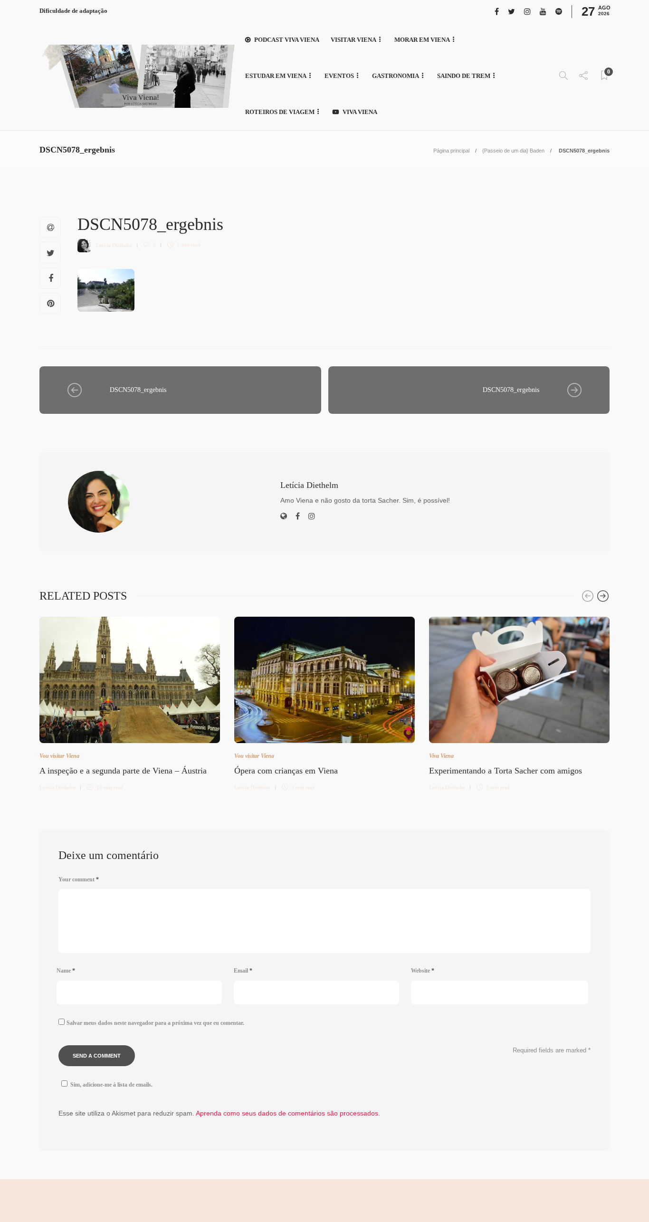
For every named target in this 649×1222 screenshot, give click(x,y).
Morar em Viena (422, 39)
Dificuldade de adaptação (73, 10)
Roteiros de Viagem (280, 111)
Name (66, 970)
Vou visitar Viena (59, 756)
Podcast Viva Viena (286, 39)
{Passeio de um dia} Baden (513, 150)
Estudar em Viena (275, 75)
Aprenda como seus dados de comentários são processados (287, 1113)
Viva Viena (360, 111)
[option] (129, 702)
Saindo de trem (463, 75)
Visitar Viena (353, 39)
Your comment (78, 879)
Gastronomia (395, 75)
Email (243, 970)
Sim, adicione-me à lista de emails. (111, 1084)
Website (422, 970)
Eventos (339, 75)
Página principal (451, 150)
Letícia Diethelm (114, 245)
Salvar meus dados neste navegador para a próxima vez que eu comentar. (155, 1023)
